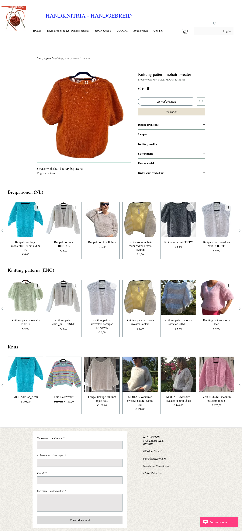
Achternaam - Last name (51, 455)
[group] (121, 230)
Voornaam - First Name (50, 438)
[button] (185, 31)
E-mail (42, 473)
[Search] (215, 23)
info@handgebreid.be (154, 458)
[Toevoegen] (201, 101)
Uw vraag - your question (51, 490)
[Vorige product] (2, 230)
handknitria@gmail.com (156, 466)
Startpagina (44, 58)
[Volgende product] (239, 230)
